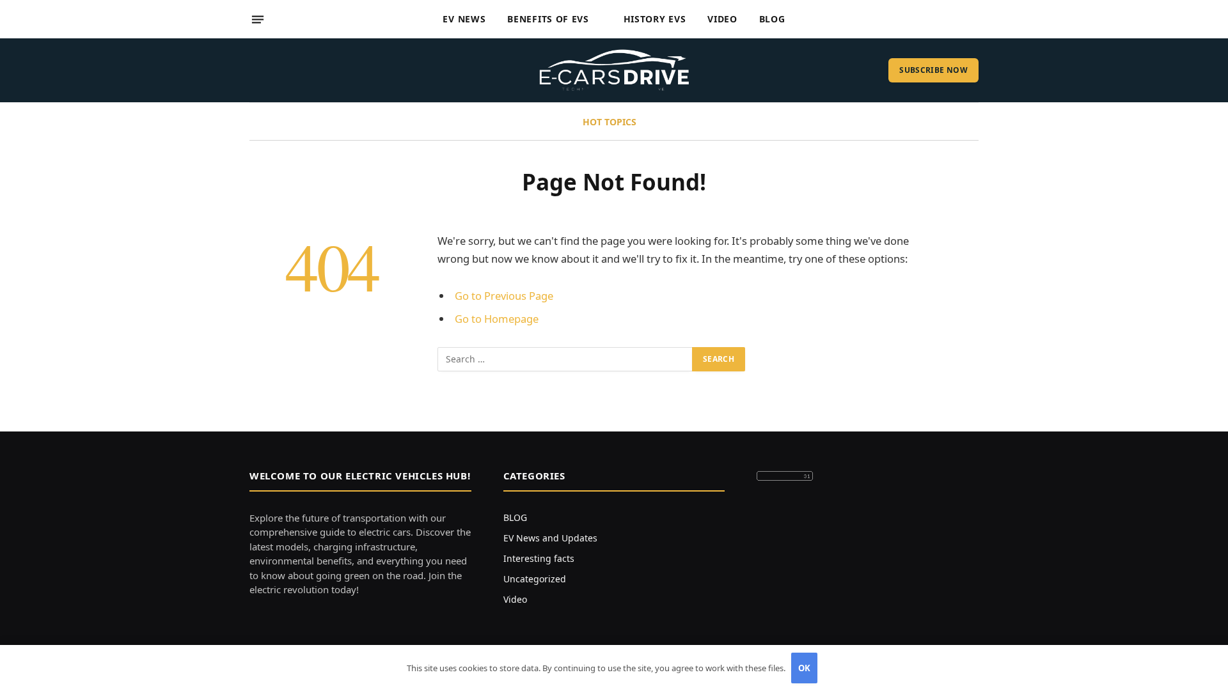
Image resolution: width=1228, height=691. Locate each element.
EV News (464, 19)
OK (804, 668)
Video (722, 19)
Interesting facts (538, 558)
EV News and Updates (550, 538)
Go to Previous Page (504, 295)
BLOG (515, 517)
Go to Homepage (497, 318)
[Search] (973, 19)
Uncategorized (534, 579)
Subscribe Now (933, 70)
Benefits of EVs (548, 19)
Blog (772, 19)
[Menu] (258, 19)
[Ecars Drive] (614, 70)
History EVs (655, 19)
